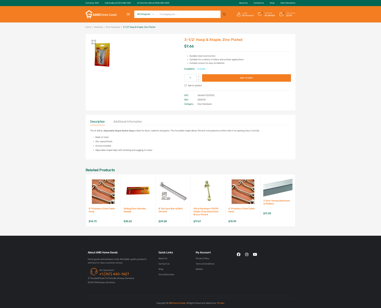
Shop (161, 269)
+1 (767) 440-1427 (114, 274)
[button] (94, 42)
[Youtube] (255, 254)
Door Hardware (113, 27)
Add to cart (246, 78)
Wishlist (199, 269)
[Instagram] (246, 254)
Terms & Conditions (205, 264)
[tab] (97, 122)
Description (97, 121)
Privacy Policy (202, 258)
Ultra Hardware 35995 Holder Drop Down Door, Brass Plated (206, 211)
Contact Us (164, 264)
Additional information (127, 121)
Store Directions (166, 274)
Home (88, 27)
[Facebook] (238, 254)
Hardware (98, 27)
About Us (163, 258)
